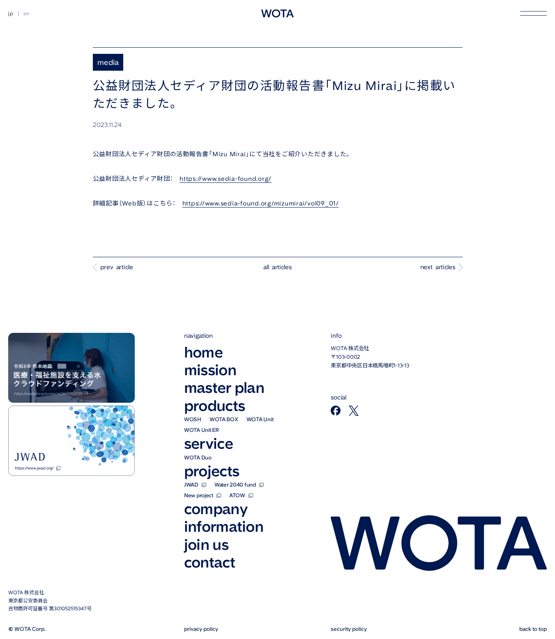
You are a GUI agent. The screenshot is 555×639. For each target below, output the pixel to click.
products (214, 405)
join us (206, 544)
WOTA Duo (198, 457)
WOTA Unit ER (201, 430)
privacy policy (201, 629)
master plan (224, 387)
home (203, 352)
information (223, 526)
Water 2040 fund (235, 484)
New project (198, 495)
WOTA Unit (260, 419)
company (216, 509)
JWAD (191, 484)
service (208, 443)
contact (209, 562)
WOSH (192, 419)
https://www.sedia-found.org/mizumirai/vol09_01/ (260, 203)
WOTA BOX (224, 419)
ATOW (237, 495)
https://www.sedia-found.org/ (226, 178)
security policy (349, 629)
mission (210, 370)
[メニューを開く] (533, 13)
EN (26, 13)
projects (211, 471)
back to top (533, 629)
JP (11, 13)
